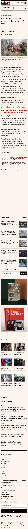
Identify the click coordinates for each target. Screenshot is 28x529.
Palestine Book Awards (7, 490)
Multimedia (4, 478)
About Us (3, 488)
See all (24, 217)
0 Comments (10, 31)
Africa (3, 459)
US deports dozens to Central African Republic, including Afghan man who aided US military (8, 232)
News (9, 15)
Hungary (4, 15)
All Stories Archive (6, 499)
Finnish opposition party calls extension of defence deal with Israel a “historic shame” (9, 223)
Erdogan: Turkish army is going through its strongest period (9, 252)
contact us (7, 166)
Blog (2, 471)
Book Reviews (5, 468)
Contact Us (4, 492)
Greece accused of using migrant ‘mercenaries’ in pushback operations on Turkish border (19, 369)
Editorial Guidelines (6, 485)
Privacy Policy (5, 494)
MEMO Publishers (6, 496)
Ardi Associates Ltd (6, 527)
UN (12, 15)
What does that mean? (10, 164)
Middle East (4, 463)
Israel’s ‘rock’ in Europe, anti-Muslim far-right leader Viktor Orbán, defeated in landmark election (19, 354)
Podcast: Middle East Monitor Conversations (13, 480)
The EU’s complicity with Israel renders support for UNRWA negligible (9, 261)
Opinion (3, 473)
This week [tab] (9, 401)
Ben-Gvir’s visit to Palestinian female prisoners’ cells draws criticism (13, 435)
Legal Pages (10, 524)
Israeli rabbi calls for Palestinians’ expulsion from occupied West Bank (9, 242)
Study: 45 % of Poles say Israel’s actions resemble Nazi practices (19, 385)
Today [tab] (3, 401)
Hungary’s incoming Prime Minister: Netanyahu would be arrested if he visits (6, 369)
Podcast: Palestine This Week (9, 482)
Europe (3, 465)
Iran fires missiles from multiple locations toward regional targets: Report (12, 444)
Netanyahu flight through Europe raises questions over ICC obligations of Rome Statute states (6, 385)
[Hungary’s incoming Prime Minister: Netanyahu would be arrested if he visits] (6, 362)
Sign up (23, 273)
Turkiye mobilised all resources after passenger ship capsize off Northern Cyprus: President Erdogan (13, 409)
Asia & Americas (5, 461)
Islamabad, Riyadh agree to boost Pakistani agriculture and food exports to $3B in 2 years (14, 418)
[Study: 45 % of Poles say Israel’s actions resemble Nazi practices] (19, 378)
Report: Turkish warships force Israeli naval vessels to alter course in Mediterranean (13, 427)
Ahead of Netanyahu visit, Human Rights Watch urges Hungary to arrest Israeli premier (6, 354)
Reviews (3, 475)
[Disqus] (14, 192)
